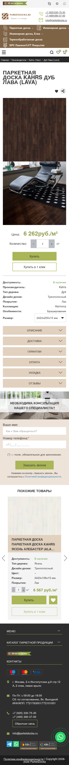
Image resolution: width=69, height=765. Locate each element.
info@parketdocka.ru (56, 20)
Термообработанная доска (25, 39)
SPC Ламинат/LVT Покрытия (26, 45)
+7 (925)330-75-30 (55, 12)
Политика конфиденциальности (24, 759)
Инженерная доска (54, 28)
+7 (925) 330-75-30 (24, 713)
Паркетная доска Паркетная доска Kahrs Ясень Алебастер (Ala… (33, 544)
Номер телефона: (16, 438)
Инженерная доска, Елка (25, 33)
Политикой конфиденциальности (43, 476)
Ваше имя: (10, 424)
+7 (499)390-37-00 (55, 15)
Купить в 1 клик (34, 267)
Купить (34, 256)
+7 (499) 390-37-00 (24, 717)
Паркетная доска (20, 28)
